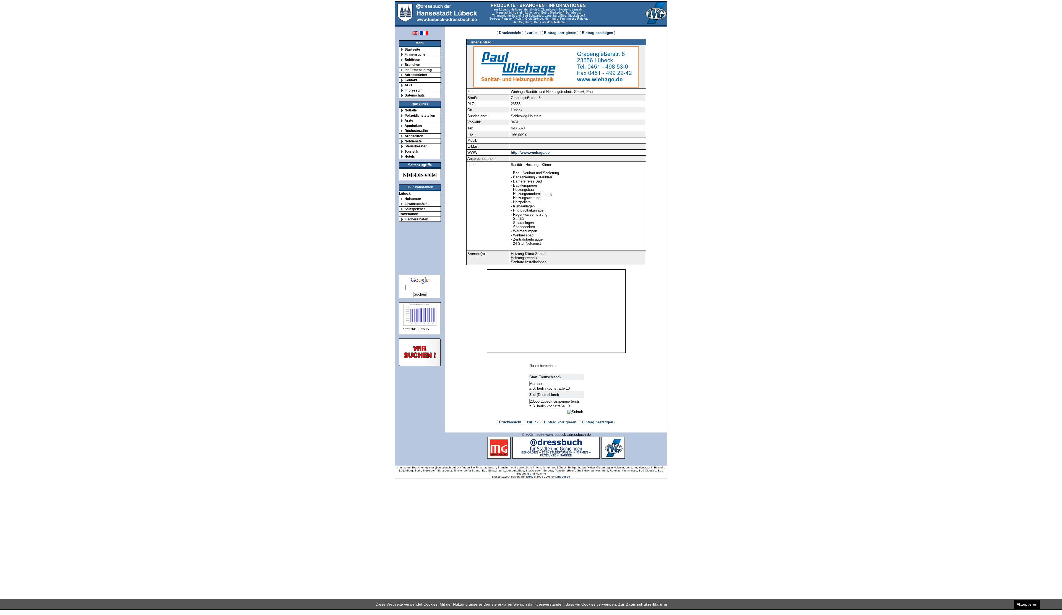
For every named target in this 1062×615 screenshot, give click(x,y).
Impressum (414, 90)
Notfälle (411, 110)
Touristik (411, 151)
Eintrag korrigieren (560, 33)
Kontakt (411, 80)
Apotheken (413, 125)
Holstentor (413, 198)
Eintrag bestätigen (597, 33)
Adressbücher (416, 75)
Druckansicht (510, 33)
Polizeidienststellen (420, 115)
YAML (529, 476)
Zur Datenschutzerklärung (642, 604)
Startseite (412, 49)
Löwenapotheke (417, 203)
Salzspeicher (415, 209)
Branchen (412, 64)
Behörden (412, 59)
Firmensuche (415, 54)
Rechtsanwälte (416, 130)
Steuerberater (416, 146)
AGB (408, 85)
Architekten (414, 136)
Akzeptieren (1027, 604)
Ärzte (409, 120)
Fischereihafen (416, 219)
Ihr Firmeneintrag (418, 70)
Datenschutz (415, 95)
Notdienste (413, 141)
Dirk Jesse (562, 476)
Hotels (410, 156)
